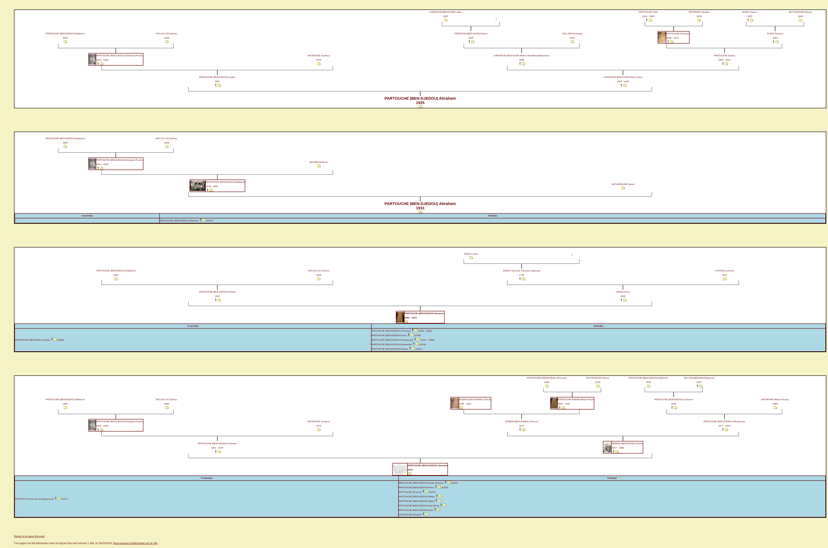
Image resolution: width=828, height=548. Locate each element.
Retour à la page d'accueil (29, 536)
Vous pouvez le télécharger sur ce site (135, 543)
